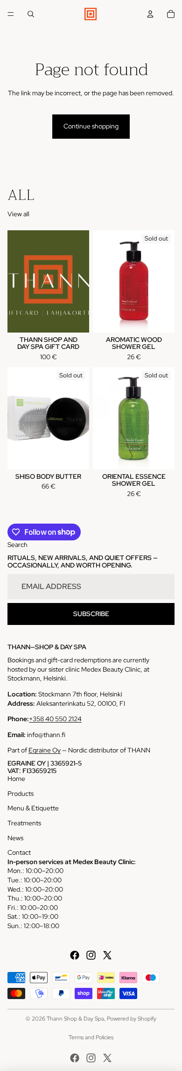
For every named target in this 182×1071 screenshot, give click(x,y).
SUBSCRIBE (91, 614)
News (15, 838)
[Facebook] (74, 955)
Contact (19, 852)
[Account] (150, 14)
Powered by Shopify (131, 1018)
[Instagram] (91, 955)
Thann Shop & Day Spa (75, 1018)
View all (18, 214)
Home (16, 778)
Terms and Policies (91, 1037)
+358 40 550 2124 (55, 719)
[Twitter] (107, 955)
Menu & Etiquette (33, 808)
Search (17, 544)
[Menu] (10, 14)
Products (20, 793)
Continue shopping (91, 126)
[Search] (31, 14)
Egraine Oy (44, 750)
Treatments (24, 823)
